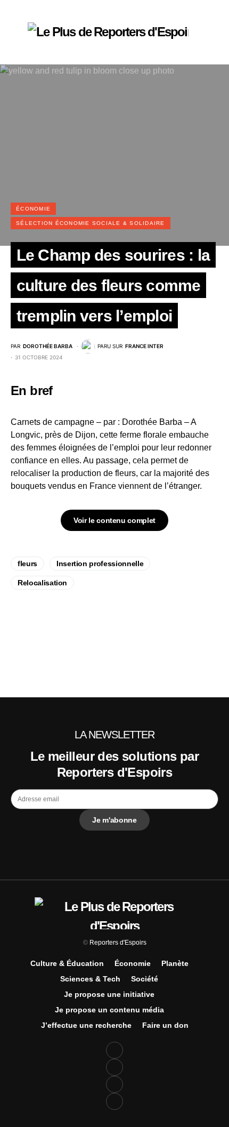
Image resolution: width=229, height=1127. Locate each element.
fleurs (27, 563)
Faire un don (165, 1025)
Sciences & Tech (90, 979)
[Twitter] (114, 1067)
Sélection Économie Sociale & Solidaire (90, 223)
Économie (33, 209)
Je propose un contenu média (109, 1009)
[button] (14, 32)
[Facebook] (114, 1050)
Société (144, 979)
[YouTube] (114, 1084)
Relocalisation (42, 582)
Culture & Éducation (67, 963)
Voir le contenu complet (114, 520)
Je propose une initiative (109, 994)
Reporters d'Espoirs (117, 942)
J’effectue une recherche (86, 1025)
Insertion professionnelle (99, 563)
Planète (175, 963)
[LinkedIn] (114, 1101)
